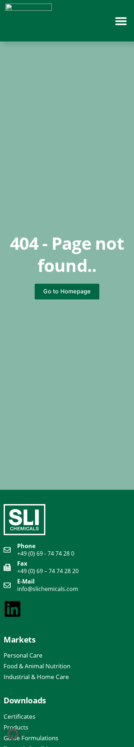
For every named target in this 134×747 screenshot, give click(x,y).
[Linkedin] (12, 609)
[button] (121, 20)
